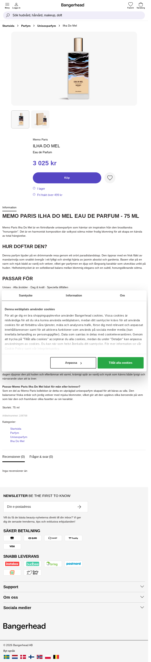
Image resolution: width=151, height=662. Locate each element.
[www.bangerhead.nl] (15, 657)
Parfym (25, 25)
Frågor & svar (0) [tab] (41, 456)
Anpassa (71, 362)
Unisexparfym (46, 25)
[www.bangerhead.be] (56, 657)
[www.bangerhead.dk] (23, 657)
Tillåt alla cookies (120, 362)
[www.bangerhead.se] (6, 657)
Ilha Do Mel (17, 441)
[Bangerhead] (74, 5)
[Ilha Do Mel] (40, 119)
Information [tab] (74, 295)
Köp (67, 177)
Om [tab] (122, 295)
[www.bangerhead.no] (39, 657)
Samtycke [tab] (25, 295)
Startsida (8, 25)
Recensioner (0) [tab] (13, 456)
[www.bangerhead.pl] (48, 657)
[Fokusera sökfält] (8, 15)
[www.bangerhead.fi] (31, 657)
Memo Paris (40, 139)
